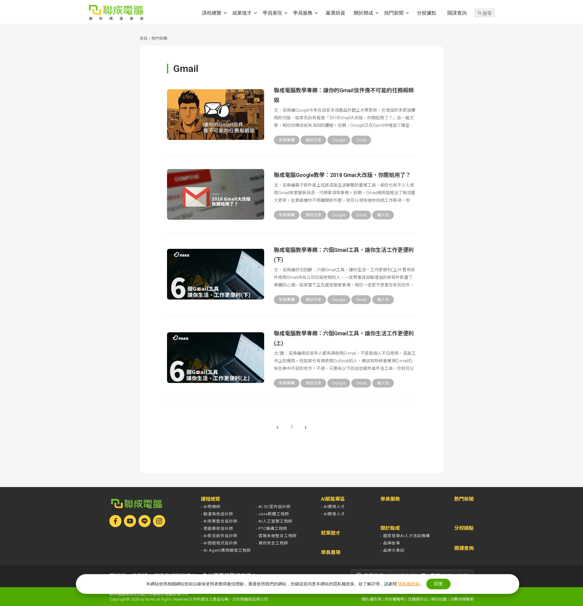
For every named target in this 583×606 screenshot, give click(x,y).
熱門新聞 (394, 12)
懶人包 (383, 215)
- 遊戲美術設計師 (217, 528)
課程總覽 (211, 12)
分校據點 (426, 12)
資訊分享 (313, 140)
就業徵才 (242, 12)
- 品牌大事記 (392, 550)
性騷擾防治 (418, 599)
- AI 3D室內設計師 (273, 506)
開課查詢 (457, 12)
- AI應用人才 (333, 506)
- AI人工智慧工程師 (274, 521)
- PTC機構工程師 (271, 528)
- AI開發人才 (333, 514)
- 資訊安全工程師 (272, 543)
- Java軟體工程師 (272, 514)
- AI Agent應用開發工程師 (226, 550)
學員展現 (272, 12)
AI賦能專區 (333, 499)
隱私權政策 (371, 599)
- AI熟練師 (210, 506)
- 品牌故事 (390, 543)
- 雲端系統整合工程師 (276, 535)
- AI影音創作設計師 (219, 535)
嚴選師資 (335, 12)
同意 (438, 583)
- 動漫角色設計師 (217, 514)
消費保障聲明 (462, 599)
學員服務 (302, 12)
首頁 (144, 38)
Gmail (361, 140)
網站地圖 (439, 599)
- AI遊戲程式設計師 (219, 543)
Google (338, 140)
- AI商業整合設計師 (219, 521)
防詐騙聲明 (394, 599)
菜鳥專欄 (287, 140)
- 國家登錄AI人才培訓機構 (405, 535)
